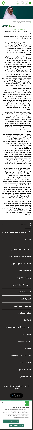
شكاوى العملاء (26, 334)
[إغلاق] (3, 402)
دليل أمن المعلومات (24, 341)
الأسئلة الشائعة (25, 362)
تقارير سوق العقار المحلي (22, 306)
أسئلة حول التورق (25, 369)
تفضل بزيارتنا (23, 224)
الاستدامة (27, 320)
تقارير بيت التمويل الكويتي (22, 284)
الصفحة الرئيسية (28, 21)
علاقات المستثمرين (24, 313)
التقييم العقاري (25, 376)
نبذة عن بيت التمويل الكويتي (21, 249)
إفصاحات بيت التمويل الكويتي (20, 263)
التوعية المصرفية (25, 270)
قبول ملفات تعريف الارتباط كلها (11, 421)
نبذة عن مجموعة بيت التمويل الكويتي (18, 327)
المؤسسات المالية (25, 291)
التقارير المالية (26, 298)
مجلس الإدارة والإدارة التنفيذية (20, 256)
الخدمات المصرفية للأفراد (21, 21)
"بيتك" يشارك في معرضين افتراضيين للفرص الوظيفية (22, 22)
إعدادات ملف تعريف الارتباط (16, 426)
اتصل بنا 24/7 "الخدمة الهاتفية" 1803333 (15, 232)
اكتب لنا (25, 239)
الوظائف (28, 348)
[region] (16, 414)
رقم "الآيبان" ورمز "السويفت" (21, 355)
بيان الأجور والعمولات (24, 277)
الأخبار (15, 21)
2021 (13, 21)
